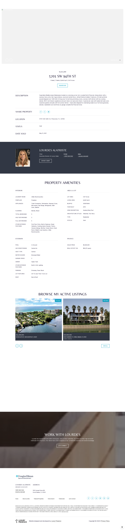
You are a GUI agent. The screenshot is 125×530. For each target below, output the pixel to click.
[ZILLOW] (108, 498)
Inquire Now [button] (62, 85)
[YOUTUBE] (100, 498)
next (11, 60)
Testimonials (62, 498)
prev (7, 60)
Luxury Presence (56, 521)
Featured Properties (39, 498)
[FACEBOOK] (88, 498)
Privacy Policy (105, 521)
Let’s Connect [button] (62, 445)
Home (16, 498)
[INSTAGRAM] (92, 498)
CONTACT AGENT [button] (45, 160)
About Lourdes (26, 498)
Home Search (51, 498)
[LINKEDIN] (96, 498)
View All (105, 346)
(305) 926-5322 (68, 156)
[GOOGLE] (104, 498)
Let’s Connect (72, 498)
